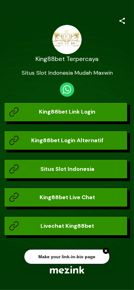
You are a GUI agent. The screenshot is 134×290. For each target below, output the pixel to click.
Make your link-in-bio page (67, 256)
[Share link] (122, 20)
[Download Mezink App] (67, 270)
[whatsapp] (67, 89)
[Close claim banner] (106, 251)
